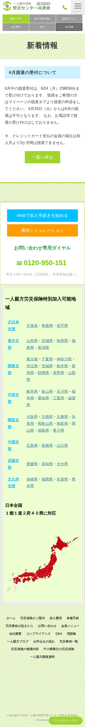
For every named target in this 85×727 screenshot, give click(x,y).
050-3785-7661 (66, 7)
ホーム (11, 618)
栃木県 (62, 366)
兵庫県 (62, 417)
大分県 (62, 464)
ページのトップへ (65, 720)
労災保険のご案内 (32, 618)
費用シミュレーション (42, 230)
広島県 (32, 446)
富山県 (47, 391)
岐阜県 (32, 391)
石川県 (62, 391)
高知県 (47, 464)
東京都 (32, 359)
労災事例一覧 (69, 641)
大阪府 (32, 417)
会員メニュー (70, 626)
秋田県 (62, 341)
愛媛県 (32, 464)
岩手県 (62, 326)
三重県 (58, 398)
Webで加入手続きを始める (42, 215)
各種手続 (73, 618)
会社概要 (15, 633)
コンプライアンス (38, 633)
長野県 (58, 373)
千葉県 (47, 359)
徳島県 (43, 430)
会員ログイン (69, 18)
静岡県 (43, 373)
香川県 (58, 430)
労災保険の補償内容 (25, 649)
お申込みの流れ (44, 641)
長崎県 (32, 479)
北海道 (32, 326)
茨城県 (47, 366)
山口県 (62, 446)
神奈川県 (64, 359)
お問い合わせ (47, 626)
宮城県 (47, 341)
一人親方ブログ (18, 641)
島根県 (47, 446)
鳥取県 (62, 424)
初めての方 (16, 18)
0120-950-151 (45, 262)
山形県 (32, 341)
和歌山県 (45, 424)
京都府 (47, 417)
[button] (78, 7)
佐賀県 (62, 479)
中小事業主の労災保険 (58, 649)
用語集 (71, 633)
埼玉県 (32, 366)
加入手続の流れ (42, 18)
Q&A (42, 27)
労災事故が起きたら (19, 626)
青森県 (47, 326)
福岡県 (47, 479)
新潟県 (43, 348)
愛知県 (43, 398)
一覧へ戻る (42, 157)
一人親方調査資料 (42, 657)
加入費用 (16, 27)
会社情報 (69, 27)
